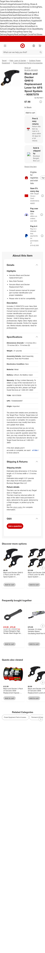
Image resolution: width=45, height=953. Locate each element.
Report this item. (35, 450)
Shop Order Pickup (10, 31)
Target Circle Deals (29, 29)
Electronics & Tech (27, 18)
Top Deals (16, 29)
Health (15, 15)
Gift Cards (9, 23)
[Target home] (22, 45)
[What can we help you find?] (22, 52)
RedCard (18, 34)
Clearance (15, 26)
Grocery (16, 9)
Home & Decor (17, 7)
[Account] (33, 45)
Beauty (16, 12)
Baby (11, 12)
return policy (18, 507)
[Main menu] (5, 45)
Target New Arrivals (8, 1)
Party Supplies (32, 20)
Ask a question (15, 526)
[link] (34, 98)
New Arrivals (25, 26)
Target (4, 60)
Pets (10, 15)
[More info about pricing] (40, 101)
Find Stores (37, 34)
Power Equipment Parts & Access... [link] (15, 717)
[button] (34, 98)
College (9, 4)
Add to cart (30, 112)
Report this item (30, 167)
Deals (8, 26)
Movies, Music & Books (16, 20)
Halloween (17, 4)
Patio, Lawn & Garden (17, 60)
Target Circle (27, 34)
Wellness (21, 15)
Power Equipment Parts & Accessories (27, 63)
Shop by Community (22, 23)
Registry (10, 34)
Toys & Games (13, 18)
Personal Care (25, 12)
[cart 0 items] (40, 45)
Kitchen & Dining (30, 7)
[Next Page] (43, 568)
